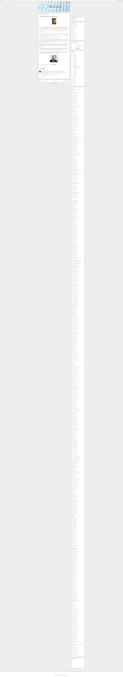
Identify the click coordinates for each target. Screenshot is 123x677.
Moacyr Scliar (74, 504)
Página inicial (55, 81)
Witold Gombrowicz (74, 649)
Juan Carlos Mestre (74, 419)
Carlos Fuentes (74, 176)
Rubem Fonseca (74, 579)
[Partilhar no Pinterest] (55, 64)
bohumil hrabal (74, 164)
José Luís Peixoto (74, 403)
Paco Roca (73, 524)
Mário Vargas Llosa (74, 480)
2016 (74, 54)
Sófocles (73, 604)
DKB (72, 222)
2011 (74, 80)
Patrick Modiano (74, 526)
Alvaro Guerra (74, 116)
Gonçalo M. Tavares (74, 299)
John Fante (73, 384)
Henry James (73, 324)
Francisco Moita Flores (75, 272)
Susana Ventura (74, 609)
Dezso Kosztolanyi (74, 217)
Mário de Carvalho (74, 477)
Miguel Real (73, 497)
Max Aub (73, 490)
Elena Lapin (73, 241)
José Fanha (73, 29)
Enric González (74, 244)
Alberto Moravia (74, 102)
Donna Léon (73, 227)
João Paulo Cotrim (74, 376)
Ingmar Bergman (74, 337)
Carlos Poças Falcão (74, 178)
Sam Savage (73, 589)
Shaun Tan (73, 603)
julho (74, 63)
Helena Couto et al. (74, 320)
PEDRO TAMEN (74, 534)
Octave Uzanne (74, 512)
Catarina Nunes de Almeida (75, 183)
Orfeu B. (73, 516)
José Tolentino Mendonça (75, 411)
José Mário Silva (74, 405)
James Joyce (73, 359)
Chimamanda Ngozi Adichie (76, 192)
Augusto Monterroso (74, 154)
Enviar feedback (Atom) (56, 83)
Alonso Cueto (74, 113)
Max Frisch (73, 491)
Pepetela (73, 535)
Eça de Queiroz (74, 231)
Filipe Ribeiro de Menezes (75, 266)
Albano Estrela (74, 26)
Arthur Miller (74, 148)
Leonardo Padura (74, 444)
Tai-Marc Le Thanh (74, 612)
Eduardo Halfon (74, 235)
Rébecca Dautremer (74, 556)
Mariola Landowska (74, 483)
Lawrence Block (74, 442)
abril (74, 71)
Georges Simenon (74, 285)
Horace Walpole (74, 329)
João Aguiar (73, 373)
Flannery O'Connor (74, 269)
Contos (73, 198)
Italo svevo (73, 346)
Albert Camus (74, 97)
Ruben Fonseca (74, 581)
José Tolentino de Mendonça (76, 409)
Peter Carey (73, 537)
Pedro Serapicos (74, 532)
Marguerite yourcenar (75, 471)
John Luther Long (74, 387)
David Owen (73, 213)
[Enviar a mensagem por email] (51, 64)
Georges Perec (74, 283)
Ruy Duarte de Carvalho (75, 587)
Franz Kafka (73, 276)
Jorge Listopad (74, 390)
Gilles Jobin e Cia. (74, 294)
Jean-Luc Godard (74, 365)
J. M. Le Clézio (74, 353)
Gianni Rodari (74, 293)
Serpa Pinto (73, 601)
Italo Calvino (73, 345)
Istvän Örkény (74, 343)
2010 (74, 81)
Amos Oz (73, 122)
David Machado (74, 211)
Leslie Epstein (74, 450)
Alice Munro (73, 108)
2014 (74, 76)
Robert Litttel (74, 568)
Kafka (73, 431)
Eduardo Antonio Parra (75, 233)
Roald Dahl (73, 564)
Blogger (67, 675)
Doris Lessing (74, 228)
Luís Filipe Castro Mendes (75, 458)
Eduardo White (74, 239)
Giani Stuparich (74, 291)
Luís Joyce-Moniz (74, 460)
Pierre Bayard (74, 546)
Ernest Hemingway (74, 249)
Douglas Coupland (74, 230)
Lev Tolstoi (73, 452)
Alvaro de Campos (74, 114)
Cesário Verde (74, 186)
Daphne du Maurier (74, 208)
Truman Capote (74, 623)
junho (75, 64)
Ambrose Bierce (74, 119)
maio (74, 69)
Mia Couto (73, 493)
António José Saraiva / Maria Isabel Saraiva (77, 139)
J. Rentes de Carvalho (75, 354)
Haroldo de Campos (74, 315)
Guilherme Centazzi (74, 304)
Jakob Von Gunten (74, 357)
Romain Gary (74, 575)
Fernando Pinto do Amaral (75, 263)
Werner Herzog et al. (75, 641)
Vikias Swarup (74, 634)
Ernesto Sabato (74, 250)
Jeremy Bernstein (74, 368)
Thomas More (74, 617)
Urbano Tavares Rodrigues (75, 625)
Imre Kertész (73, 335)
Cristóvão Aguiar (74, 203)
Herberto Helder (74, 326)
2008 (74, 84)
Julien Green (73, 425)
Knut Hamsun (74, 436)
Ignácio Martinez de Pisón (75, 332)
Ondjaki (73, 515)
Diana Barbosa (74, 219)
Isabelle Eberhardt (74, 342)
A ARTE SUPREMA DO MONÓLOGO (77, 68)
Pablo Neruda (74, 523)
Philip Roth (73, 543)
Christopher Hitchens (75, 194)
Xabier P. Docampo (74, 652)
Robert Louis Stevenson (75, 570)
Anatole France (74, 130)
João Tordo (73, 379)
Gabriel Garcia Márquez (75, 280)
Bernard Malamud (74, 162)
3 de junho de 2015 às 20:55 (45, 75)
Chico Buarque (74, 191)
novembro (75, 58)
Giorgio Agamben (74, 296)
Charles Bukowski (74, 189)
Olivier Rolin (74, 513)
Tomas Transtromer (74, 620)
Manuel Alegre (74, 464)
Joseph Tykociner (74, 416)
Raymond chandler (74, 554)
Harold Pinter (74, 313)
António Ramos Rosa (75, 142)
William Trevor (74, 645)
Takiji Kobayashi (74, 614)
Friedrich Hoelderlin (74, 277)
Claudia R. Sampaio (74, 197)
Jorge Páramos (74, 394)
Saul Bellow (73, 598)
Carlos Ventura (74, 27)
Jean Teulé (73, 364)
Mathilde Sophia (74, 485)
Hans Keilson (74, 310)
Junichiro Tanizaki (74, 430)
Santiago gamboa (74, 595)
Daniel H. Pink (74, 206)
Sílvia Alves (73, 35)
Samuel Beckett (74, 590)
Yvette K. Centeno (74, 655)
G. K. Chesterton (74, 279)
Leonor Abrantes (74, 447)
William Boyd (74, 642)
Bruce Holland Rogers (75, 170)
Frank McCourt (74, 274)
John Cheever (74, 383)
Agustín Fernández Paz (75, 92)
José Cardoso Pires (74, 397)
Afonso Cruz (73, 91)
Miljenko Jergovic (74, 502)
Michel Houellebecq (74, 496)
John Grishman (74, 386)
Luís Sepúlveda (74, 463)
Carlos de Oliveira (74, 175)
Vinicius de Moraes (74, 636)
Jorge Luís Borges (74, 392)
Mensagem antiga (66, 81)
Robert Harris (74, 567)
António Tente (74, 145)
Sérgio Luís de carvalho (75, 600)
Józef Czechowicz (74, 417)
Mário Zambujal (74, 482)
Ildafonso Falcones (74, 334)
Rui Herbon (73, 582)
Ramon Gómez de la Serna (75, 551)
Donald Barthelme (74, 225)
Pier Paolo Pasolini (74, 545)
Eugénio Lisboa (74, 258)
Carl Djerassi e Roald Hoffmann (76, 173)
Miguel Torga (74, 499)
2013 (74, 77)
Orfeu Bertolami (74, 518)
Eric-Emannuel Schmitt (75, 247)
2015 (74, 55)
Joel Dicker (73, 381)
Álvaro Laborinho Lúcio (75, 117)
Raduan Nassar (74, 549)
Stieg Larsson (74, 608)
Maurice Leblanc (74, 486)
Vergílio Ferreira (74, 633)
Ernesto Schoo (74, 252)
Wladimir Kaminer (74, 650)
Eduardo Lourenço (74, 236)
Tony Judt (73, 622)
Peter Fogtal (73, 538)
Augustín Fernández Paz (75, 153)
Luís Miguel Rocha (74, 461)
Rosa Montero (74, 578)
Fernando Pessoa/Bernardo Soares (76, 261)
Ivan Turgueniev (74, 348)
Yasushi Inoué (74, 653)
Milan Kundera (74, 501)
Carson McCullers (74, 181)
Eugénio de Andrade (74, 257)
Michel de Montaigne (75, 494)
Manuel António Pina (75, 466)
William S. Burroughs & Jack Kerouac (77, 644)
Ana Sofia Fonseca (74, 124)
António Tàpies (74, 143)
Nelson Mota (73, 507)
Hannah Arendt (74, 309)
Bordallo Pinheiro (74, 165)
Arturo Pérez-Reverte (75, 151)
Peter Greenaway (74, 540)
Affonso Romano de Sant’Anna (76, 89)
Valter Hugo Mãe (74, 630)
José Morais (73, 406)
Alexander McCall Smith (75, 105)
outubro (75, 59)
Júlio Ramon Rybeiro (75, 428)
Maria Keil (73, 474)
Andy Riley (73, 135)
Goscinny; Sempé (74, 301)
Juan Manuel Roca (74, 420)
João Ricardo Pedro (74, 378)
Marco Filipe (73, 469)
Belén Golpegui (74, 161)
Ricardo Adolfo (74, 559)
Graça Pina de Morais (75, 302)
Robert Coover (74, 565)
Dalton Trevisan (74, 205)
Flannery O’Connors (74, 271)
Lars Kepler (73, 439)
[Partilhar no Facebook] (54, 64)
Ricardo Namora (74, 562)
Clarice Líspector (74, 195)
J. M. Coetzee (74, 351)
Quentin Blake (74, 548)
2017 (74, 53)
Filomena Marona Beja (75, 268)
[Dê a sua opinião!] (52, 64)
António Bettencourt (74, 24)
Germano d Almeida (74, 288)
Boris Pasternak (74, 167)
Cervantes (73, 184)
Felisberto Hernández (75, 260)
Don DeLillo (73, 224)
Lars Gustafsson (74, 438)
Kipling (73, 433)
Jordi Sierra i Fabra (74, 389)
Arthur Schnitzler (74, 150)
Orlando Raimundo (74, 521)
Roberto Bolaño (74, 573)
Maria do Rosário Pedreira (75, 472)
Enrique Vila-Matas (74, 246)
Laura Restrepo (74, 441)
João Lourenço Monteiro (75, 375)
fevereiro (75, 73)
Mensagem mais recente (43, 81)
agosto (75, 62)
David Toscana (74, 214)
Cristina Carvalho (74, 200)
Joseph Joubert (74, 412)
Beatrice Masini (74, 159)
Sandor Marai (44, 65)
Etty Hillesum (74, 255)
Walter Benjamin (74, 639)
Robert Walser (74, 571)
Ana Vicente (73, 128)
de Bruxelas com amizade (75, 216)
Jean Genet (73, 362)
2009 (74, 83)
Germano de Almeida (75, 290)
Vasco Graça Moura (74, 631)
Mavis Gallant (74, 488)
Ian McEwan (73, 331)
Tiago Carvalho (74, 38)
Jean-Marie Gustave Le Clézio (76, 367)
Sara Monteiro (74, 597)
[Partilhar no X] (53, 64)
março (75, 72)
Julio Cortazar (74, 427)
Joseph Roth (73, 414)
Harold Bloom (74, 312)
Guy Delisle (73, 307)
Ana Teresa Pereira (74, 125)
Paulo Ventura (74, 34)
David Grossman (74, 209)
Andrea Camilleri (74, 133)
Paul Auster (73, 527)
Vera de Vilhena (43, 70)
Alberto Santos (74, 103)
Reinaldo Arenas (74, 557)
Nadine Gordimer (74, 505)
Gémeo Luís (73, 282)
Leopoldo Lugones (74, 449)
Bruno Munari (74, 172)
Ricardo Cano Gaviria (75, 560)
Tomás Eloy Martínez (75, 619)
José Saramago (74, 408)
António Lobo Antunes (75, 140)
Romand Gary (74, 576)
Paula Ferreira (74, 32)
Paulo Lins (73, 529)
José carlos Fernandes (75, 398)
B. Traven (73, 156)
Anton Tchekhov (74, 136)
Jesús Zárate (73, 370)
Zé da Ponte (73, 37)
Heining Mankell (74, 318)
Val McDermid (74, 628)
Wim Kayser (73, 647)
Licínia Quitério (74, 453)
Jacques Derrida (74, 356)
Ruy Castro (73, 586)
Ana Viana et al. (74, 127)
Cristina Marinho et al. (75, 202)
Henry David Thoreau (75, 323)
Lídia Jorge (73, 455)
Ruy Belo (73, 584)
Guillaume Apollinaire (75, 305)
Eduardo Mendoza (74, 238)
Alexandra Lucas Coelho (75, 106)
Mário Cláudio (74, 475)
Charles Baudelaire (74, 187)
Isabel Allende (74, 340)
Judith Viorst (73, 422)
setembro (75, 60)
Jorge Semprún (74, 395)
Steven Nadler (74, 606)
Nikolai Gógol (74, 510)
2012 (74, 79)
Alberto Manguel (74, 100)
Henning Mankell (74, 321)
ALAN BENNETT (74, 94)
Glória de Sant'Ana (74, 298)
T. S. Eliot (73, 611)
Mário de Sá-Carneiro (75, 479)
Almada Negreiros (74, 111)
